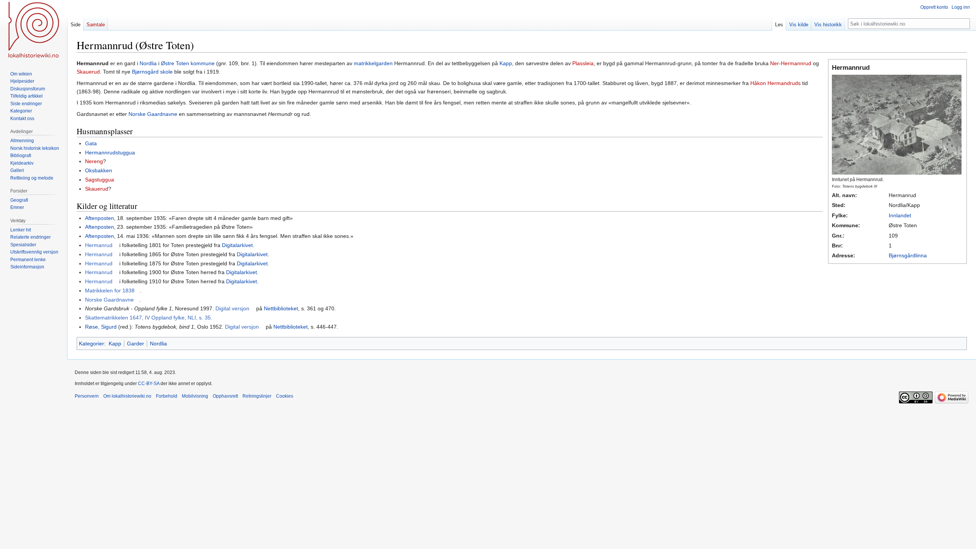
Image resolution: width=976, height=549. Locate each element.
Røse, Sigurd (101, 327)
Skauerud (88, 72)
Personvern (87, 396)
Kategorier (91, 343)
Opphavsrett (225, 396)
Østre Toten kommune (188, 63)
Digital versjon (232, 308)
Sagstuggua (99, 180)
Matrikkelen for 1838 (110, 290)
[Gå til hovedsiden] (33, 30)
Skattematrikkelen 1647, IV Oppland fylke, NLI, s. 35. (148, 318)
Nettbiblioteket (281, 308)
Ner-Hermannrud (790, 63)
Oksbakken (98, 170)
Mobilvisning (195, 396)
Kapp (505, 63)
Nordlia (148, 63)
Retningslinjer (256, 396)
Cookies (284, 396)
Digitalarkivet (237, 245)
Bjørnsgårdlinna (908, 255)
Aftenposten (99, 218)
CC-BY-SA (148, 383)
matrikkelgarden (373, 63)
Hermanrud (98, 245)
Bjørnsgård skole (152, 72)
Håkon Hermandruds (775, 83)
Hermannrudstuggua (110, 152)
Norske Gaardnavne (152, 114)
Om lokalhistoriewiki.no (127, 396)
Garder (135, 343)
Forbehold (166, 396)
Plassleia (583, 63)
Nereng (94, 161)
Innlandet (900, 215)
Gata (91, 143)
